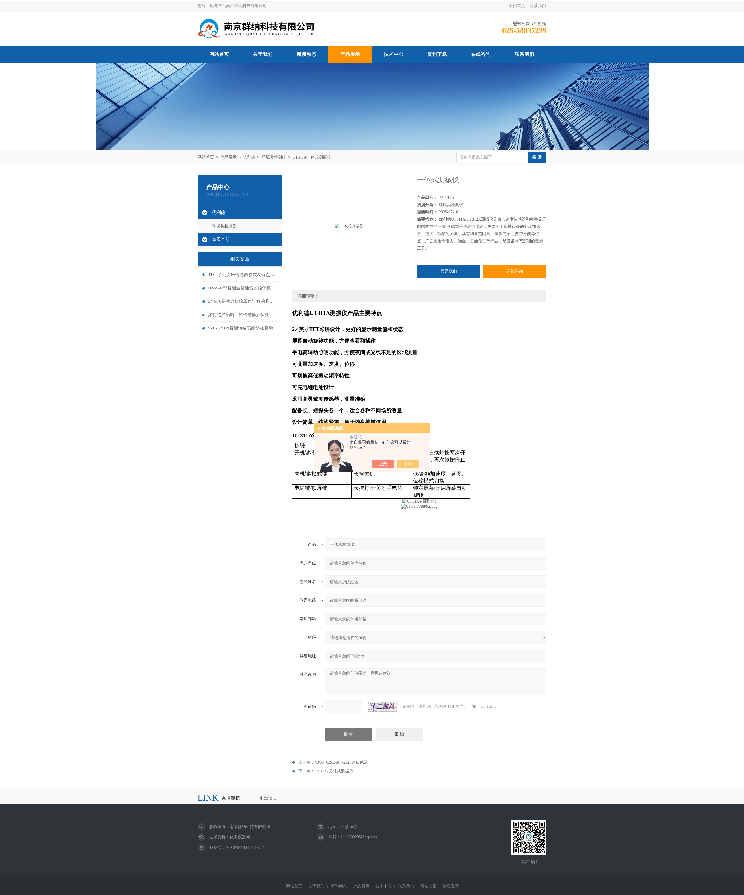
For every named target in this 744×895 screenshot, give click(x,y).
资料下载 (437, 54)
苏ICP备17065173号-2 (245, 847)
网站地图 (428, 886)
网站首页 (219, 54)
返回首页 (517, 5)
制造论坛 (268, 798)
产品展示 (350, 54)
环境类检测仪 (274, 157)
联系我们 (538, 5)
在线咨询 (481, 54)
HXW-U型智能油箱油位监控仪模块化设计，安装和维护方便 (242, 288)
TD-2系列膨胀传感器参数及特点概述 (242, 274)
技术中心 (394, 54)
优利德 (249, 157)
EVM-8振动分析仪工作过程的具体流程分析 (242, 301)
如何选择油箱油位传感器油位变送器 (242, 314)
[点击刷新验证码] (382, 707)
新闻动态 (306, 54)
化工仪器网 (240, 837)
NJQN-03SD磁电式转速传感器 (341, 762)
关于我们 (263, 54)
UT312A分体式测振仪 (333, 771)
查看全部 (221, 239)
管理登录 (451, 886)
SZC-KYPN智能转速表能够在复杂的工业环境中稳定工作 (242, 328)
